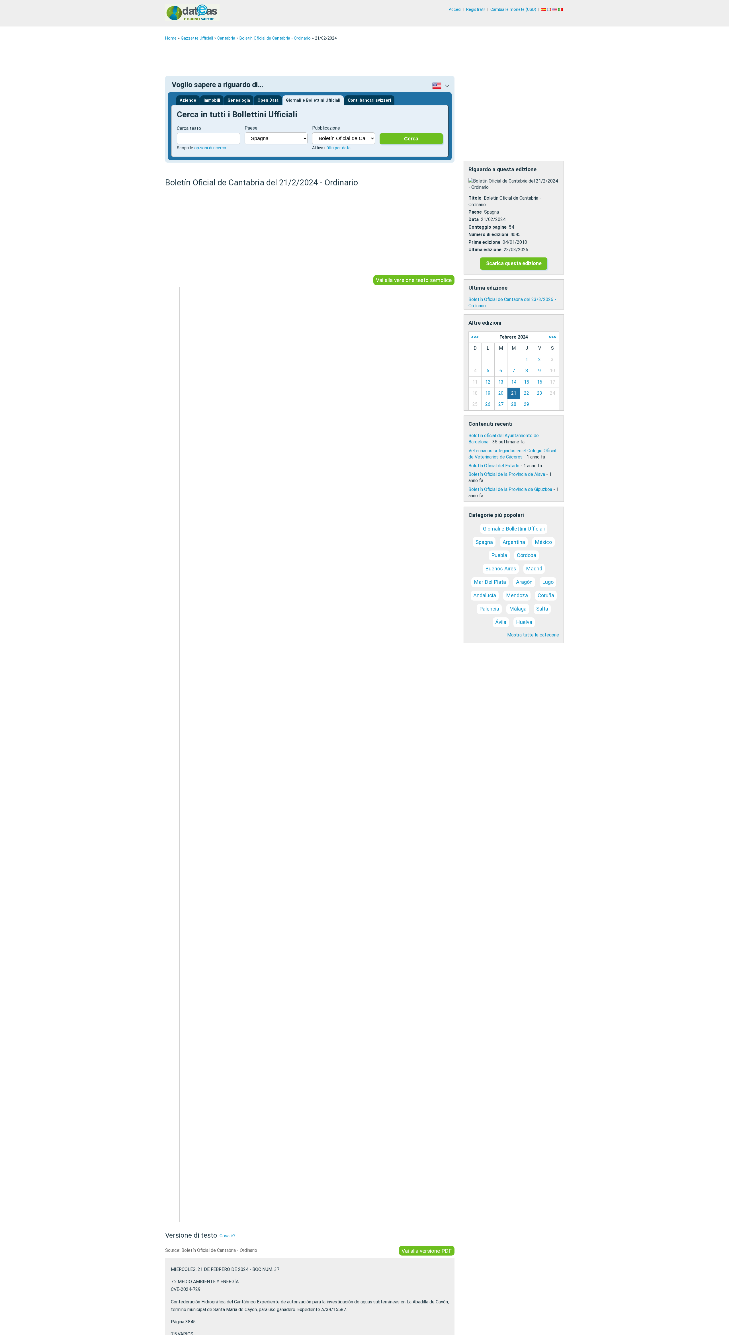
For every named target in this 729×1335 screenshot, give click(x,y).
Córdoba (526, 555)
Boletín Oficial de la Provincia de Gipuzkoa (510, 489)
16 (539, 382)
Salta (542, 609)
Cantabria (226, 38)
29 (526, 404)
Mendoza (517, 595)
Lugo (548, 582)
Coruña (546, 595)
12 (487, 382)
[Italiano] (561, 9)
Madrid (534, 569)
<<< (475, 337)
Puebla (499, 555)
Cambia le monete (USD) (513, 9)
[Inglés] (555, 9)
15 (526, 382)
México (543, 542)
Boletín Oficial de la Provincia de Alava (506, 474)
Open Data (268, 100)
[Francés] (549, 9)
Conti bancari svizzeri (369, 100)
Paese (251, 128)
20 (500, 393)
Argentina (514, 542)
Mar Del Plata (490, 582)
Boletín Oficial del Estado (493, 465)
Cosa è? (228, 1235)
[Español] (544, 9)
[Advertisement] (336, 58)
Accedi (455, 9)
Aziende (188, 100)
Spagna (484, 542)
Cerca (411, 139)
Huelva (524, 622)
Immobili (212, 100)
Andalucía (484, 595)
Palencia (489, 609)
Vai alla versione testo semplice (414, 280)
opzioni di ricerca (210, 148)
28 (513, 404)
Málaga (518, 609)
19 (487, 393)
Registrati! (475, 9)
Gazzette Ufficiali (197, 38)
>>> (552, 337)
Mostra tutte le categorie (533, 635)
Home (171, 38)
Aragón (524, 582)
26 (487, 404)
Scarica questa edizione (514, 263)
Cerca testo (189, 128)
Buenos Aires (500, 569)
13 (500, 382)
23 (539, 393)
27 (500, 404)
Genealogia (239, 100)
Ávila (500, 622)
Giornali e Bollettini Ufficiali (313, 100)
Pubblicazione (326, 128)
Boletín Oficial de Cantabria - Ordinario (275, 38)
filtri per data (338, 148)
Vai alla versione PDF (427, 1251)
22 (526, 393)
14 (513, 382)
